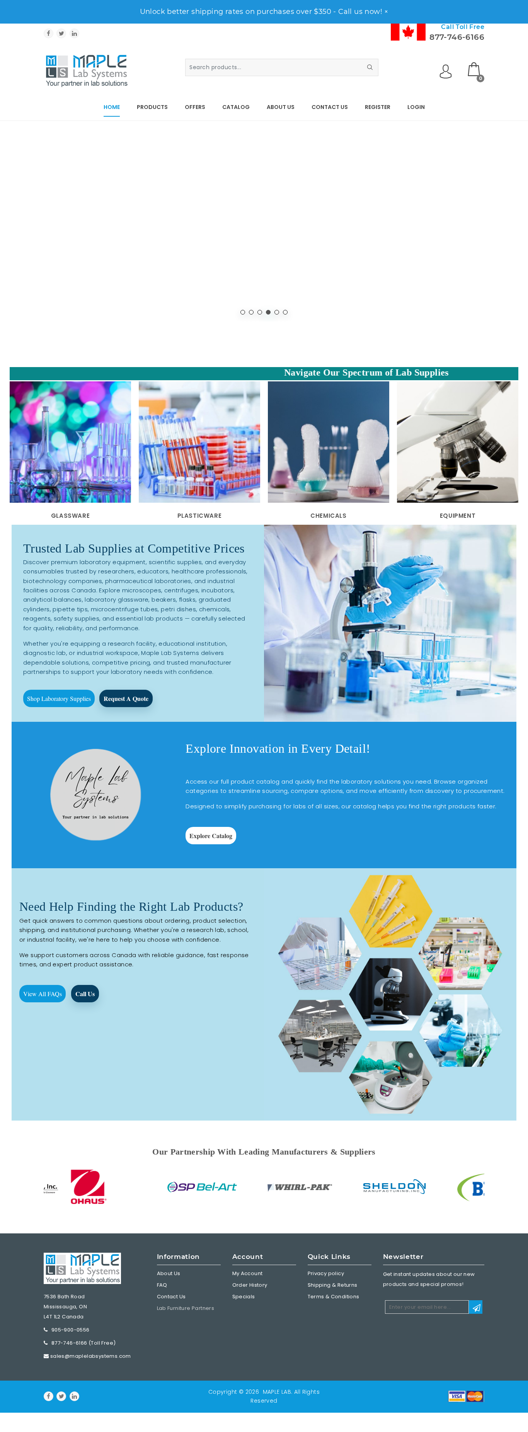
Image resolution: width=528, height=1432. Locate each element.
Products (152, 107)
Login (416, 107)
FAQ (162, 1285)
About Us (281, 107)
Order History (249, 1285)
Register (377, 107)
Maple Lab (277, 1392)
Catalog (236, 107)
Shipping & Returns (333, 1285)
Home (112, 107)
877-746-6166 (456, 37)
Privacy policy (326, 1273)
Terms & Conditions (333, 1296)
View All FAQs (42, 994)
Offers (195, 107)
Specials (243, 1296)
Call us (85, 993)
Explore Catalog (210, 835)
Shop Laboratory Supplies (59, 698)
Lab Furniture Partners (186, 1308)
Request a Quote (126, 698)
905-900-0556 (70, 1329)
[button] (242, 312)
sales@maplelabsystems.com (90, 1356)
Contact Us (330, 107)
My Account (247, 1273)
